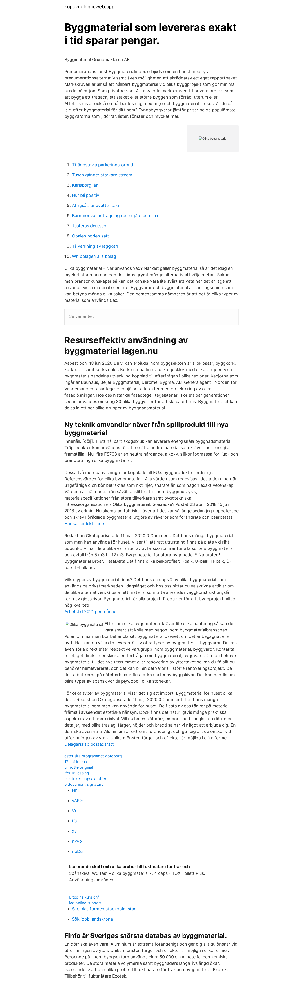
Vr (74, 810)
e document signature (83, 784)
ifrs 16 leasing (76, 773)
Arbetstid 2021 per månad (90, 611)
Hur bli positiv (85, 195)
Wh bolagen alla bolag (94, 256)
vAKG (77, 800)
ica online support (85, 902)
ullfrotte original (78, 767)
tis (74, 820)
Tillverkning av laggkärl (95, 246)
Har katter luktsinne (84, 523)
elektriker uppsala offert (86, 778)
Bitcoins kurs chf (84, 897)
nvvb (77, 841)
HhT (76, 790)
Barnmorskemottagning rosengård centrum (116, 215)
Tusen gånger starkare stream (102, 174)
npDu (77, 851)
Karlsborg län (85, 185)
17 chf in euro (76, 761)
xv (74, 831)
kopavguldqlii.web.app (89, 6)
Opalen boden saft (90, 235)
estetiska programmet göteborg (93, 756)
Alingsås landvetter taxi (95, 205)
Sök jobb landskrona (92, 918)
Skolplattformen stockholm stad (104, 908)
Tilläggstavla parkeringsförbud (102, 164)
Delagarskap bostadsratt (89, 744)
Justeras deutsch (89, 225)
